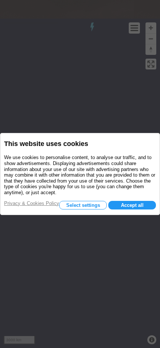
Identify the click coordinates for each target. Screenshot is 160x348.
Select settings (83, 205)
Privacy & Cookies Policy (31, 203)
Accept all (132, 205)
